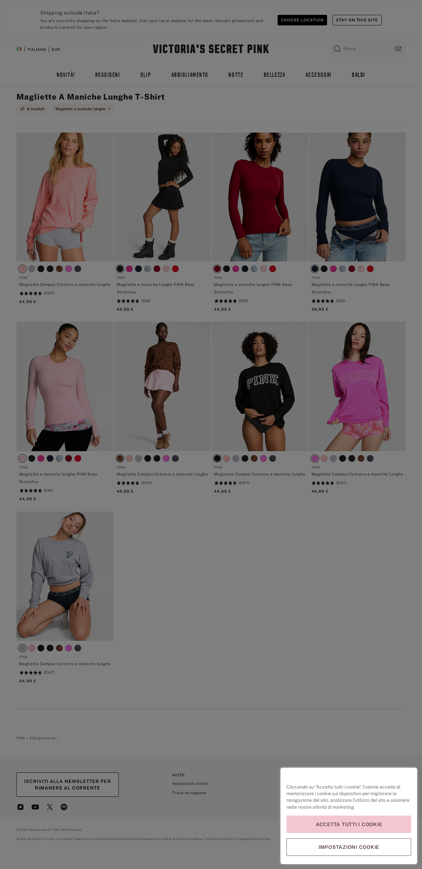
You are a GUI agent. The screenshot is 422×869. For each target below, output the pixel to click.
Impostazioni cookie (348, 847)
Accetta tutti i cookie (349, 824)
